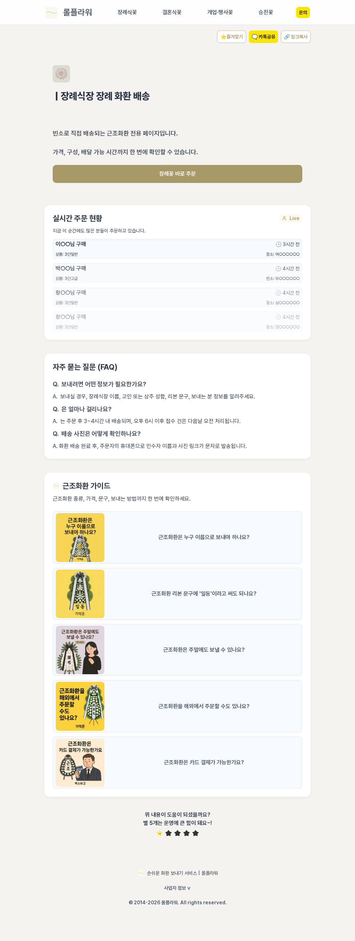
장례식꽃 (127, 12)
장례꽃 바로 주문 (177, 173)
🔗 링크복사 (296, 36)
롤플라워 (77, 12)
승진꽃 (266, 12)
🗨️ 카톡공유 (263, 36)
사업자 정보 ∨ (177, 888)
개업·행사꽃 (220, 12)
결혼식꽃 (172, 12)
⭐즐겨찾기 (231, 36)
